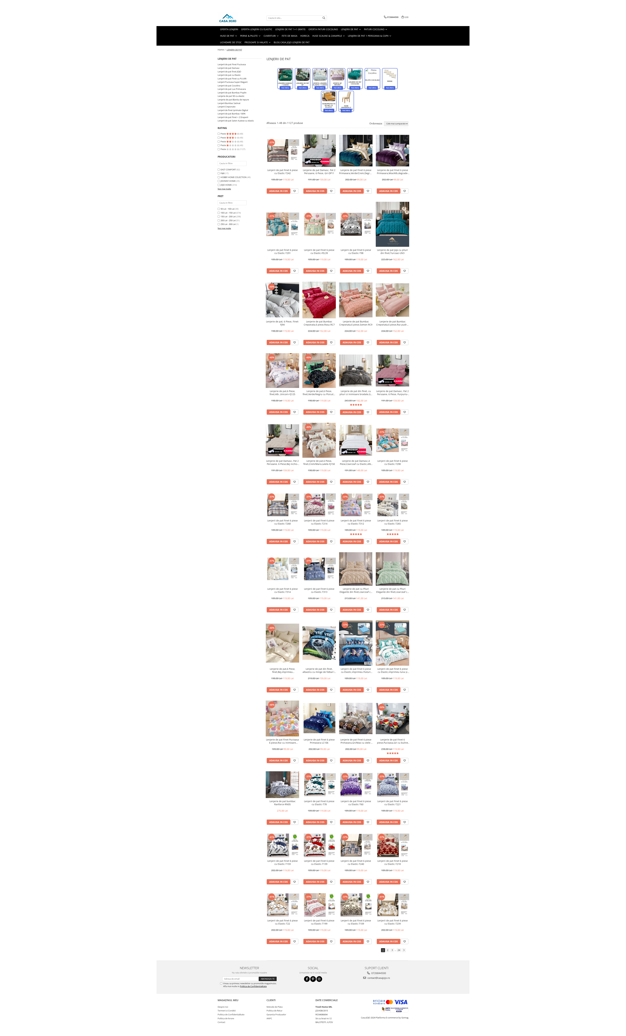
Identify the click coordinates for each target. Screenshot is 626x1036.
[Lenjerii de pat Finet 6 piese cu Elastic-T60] (356, 784)
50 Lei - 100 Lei (227, 208)
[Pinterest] (313, 979)
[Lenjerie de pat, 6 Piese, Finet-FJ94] (282, 299)
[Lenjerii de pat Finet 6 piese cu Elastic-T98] (356, 224)
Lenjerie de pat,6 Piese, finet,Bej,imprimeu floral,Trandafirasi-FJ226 (282, 670)
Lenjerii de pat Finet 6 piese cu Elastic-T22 (282, 922)
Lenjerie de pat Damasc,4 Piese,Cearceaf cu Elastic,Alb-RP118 (356, 462)
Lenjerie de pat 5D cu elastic (231, 96)
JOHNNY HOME (228, 180)
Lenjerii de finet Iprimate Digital (233, 110)
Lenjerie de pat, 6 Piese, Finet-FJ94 (282, 323)
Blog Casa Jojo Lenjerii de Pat (292, 42)
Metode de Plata (275, 1006)
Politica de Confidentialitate (253, 986)
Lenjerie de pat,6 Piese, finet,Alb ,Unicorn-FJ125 (282, 393)
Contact (221, 1022)
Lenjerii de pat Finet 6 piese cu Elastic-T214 (319, 522)
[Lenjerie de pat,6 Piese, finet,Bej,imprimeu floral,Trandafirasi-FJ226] (282, 643)
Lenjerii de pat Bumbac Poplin (232, 92)
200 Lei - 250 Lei (228, 220)
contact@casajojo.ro (378, 977)
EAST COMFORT (228, 169)
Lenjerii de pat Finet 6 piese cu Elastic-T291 (282, 251)
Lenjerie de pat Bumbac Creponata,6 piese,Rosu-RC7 (319, 323)
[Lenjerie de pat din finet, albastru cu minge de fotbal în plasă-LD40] (319, 643)
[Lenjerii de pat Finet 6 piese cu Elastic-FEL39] (319, 224)
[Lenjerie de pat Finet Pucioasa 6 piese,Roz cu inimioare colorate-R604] (282, 718)
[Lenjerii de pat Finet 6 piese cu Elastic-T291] (282, 224)
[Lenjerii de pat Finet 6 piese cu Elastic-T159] (282, 845)
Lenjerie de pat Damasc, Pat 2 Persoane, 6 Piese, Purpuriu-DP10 (392, 393)
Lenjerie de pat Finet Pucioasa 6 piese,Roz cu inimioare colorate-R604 (282, 741)
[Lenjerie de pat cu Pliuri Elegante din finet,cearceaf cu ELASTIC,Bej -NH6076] (356, 569)
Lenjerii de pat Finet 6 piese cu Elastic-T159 (282, 862)
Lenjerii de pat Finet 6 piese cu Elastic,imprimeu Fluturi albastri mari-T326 (356, 670)
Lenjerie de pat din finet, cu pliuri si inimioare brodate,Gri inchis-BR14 (356, 393)
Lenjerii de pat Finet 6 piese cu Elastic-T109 (356, 922)
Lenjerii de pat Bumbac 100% (232, 113)
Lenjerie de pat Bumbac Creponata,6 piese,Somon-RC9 (355, 323)
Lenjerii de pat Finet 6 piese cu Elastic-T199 (319, 922)
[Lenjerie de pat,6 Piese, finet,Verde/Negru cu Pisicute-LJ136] (319, 370)
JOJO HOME (226, 184)
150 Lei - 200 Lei (228, 216)
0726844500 (378, 973)
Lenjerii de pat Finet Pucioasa (232, 64)
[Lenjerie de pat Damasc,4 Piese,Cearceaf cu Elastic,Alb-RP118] (356, 440)
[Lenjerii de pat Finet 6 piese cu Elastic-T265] (392, 505)
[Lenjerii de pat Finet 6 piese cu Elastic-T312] (356, 505)
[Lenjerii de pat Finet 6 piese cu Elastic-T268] (282, 505)
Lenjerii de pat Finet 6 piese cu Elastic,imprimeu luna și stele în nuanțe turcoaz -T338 (393, 670)
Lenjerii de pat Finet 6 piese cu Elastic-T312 (356, 522)
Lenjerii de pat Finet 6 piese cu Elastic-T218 (392, 862)
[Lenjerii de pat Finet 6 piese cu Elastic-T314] (282, 569)
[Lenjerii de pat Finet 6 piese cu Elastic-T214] (319, 505)
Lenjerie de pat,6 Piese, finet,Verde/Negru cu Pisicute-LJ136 (319, 393)
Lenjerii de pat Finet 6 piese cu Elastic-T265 (392, 522)
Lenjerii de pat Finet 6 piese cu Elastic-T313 (319, 590)
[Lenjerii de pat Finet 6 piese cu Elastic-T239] (392, 905)
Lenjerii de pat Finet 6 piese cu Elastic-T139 (319, 862)
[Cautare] (324, 18)
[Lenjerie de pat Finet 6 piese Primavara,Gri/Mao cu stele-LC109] (356, 718)
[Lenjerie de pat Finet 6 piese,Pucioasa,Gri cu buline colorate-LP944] (392, 718)
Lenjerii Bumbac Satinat (229, 103)
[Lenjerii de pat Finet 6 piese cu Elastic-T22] (282, 905)
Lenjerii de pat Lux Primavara (232, 89)
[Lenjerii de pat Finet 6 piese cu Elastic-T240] (356, 845)
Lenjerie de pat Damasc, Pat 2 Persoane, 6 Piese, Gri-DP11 (319, 172)
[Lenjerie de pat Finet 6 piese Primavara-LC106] (319, 718)
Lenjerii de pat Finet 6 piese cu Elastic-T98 (356, 251)
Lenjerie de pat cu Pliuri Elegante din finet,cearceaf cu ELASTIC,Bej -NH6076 (356, 590)
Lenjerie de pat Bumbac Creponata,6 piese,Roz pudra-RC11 (392, 323)
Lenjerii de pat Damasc (228, 68)
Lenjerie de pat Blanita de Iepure (233, 99)
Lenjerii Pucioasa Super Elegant (233, 82)
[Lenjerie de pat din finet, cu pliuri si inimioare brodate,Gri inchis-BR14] (356, 371)
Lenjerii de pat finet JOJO (229, 71)
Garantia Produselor (276, 1014)
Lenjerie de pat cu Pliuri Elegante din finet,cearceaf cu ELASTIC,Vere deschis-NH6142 (392, 590)
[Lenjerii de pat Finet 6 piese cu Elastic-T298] (392, 440)
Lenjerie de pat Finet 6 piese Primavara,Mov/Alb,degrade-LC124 (392, 172)
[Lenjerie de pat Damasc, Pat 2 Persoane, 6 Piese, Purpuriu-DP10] (392, 371)
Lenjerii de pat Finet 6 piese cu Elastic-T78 (319, 803)
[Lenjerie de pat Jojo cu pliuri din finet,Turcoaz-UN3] (392, 224)
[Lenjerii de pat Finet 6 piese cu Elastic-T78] (319, 784)
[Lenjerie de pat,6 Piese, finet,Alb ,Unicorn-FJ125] (282, 370)
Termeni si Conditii (227, 1010)
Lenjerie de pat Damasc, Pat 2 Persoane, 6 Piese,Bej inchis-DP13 (282, 462)
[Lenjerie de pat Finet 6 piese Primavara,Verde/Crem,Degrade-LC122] (356, 150)
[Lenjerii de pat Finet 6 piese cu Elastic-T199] (319, 905)
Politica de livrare (226, 1018)
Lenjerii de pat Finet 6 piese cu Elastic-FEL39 (319, 251)
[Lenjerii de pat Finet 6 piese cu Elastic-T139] (319, 845)
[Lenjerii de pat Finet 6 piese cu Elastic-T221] (392, 784)
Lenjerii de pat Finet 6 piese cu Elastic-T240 (356, 862)
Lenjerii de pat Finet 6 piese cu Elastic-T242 (282, 172)
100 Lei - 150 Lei (228, 212)
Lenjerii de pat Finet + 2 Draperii (233, 117)
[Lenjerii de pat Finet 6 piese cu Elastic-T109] (356, 905)
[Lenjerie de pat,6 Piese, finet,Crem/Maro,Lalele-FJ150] (319, 440)
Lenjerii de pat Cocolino (229, 85)
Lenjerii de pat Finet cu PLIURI (232, 78)
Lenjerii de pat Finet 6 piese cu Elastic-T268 (282, 522)
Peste (223, 133)
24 (399, 950)
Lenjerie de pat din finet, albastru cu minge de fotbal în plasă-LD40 (319, 670)
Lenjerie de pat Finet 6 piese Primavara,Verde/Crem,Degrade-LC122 (356, 172)
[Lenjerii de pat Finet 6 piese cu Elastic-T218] (392, 845)
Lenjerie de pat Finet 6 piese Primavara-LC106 (319, 741)
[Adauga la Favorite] (294, 191)
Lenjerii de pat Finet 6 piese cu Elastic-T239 (392, 922)
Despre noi (223, 1006)
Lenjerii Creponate (226, 106)
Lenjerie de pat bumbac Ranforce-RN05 (282, 803)
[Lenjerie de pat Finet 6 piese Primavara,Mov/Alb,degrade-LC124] (392, 150)
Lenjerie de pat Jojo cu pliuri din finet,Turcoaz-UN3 (392, 251)
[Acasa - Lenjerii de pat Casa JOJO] (234, 18)
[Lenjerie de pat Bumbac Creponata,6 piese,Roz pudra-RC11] (392, 300)
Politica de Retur (274, 1010)
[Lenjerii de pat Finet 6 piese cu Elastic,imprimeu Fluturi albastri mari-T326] (356, 643)
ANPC (269, 1018)
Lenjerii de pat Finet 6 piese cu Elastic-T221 (392, 803)
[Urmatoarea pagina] (404, 950)
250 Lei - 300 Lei (228, 224)
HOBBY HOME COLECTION (233, 177)
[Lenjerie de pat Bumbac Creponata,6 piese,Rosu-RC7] (319, 300)
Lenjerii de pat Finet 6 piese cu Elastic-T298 (392, 462)
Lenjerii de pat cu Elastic (229, 75)
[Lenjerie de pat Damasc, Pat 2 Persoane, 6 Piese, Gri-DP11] (319, 150)
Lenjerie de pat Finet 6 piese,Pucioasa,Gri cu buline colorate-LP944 (392, 741)
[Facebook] (307, 979)
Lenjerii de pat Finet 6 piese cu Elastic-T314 (282, 590)
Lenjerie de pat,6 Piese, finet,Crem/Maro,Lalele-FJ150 (319, 462)
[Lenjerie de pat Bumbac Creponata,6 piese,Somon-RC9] (356, 299)
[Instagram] (319, 979)
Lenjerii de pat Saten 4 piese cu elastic (236, 120)
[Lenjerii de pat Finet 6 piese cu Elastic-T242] (282, 150)
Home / (222, 49)
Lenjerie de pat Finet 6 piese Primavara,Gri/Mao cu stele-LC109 (355, 741)
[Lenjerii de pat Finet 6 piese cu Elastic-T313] (319, 569)
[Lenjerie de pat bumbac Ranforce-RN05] (282, 784)
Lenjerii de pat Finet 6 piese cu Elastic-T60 (356, 803)
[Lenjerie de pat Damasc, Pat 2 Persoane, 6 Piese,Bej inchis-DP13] (282, 440)
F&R (222, 173)
